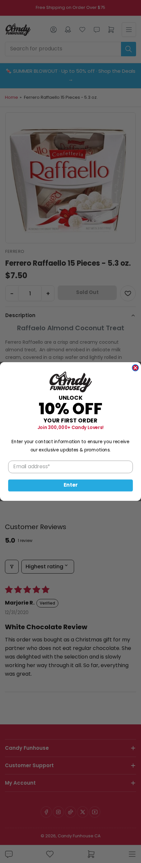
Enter (71, 485)
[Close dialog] (135, 367)
